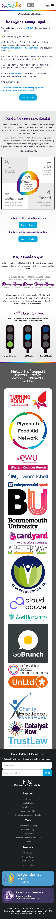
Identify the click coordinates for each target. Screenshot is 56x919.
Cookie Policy (28, 857)
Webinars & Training (28, 825)
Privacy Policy (28, 865)
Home (28, 799)
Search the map (28, 807)
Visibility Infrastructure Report (28, 837)
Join (47, 773)
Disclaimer (28, 853)
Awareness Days (28, 829)
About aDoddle (28, 803)
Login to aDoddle (28, 811)
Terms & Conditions (28, 861)
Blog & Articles (28, 833)
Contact (28, 841)
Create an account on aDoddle (28, 815)
